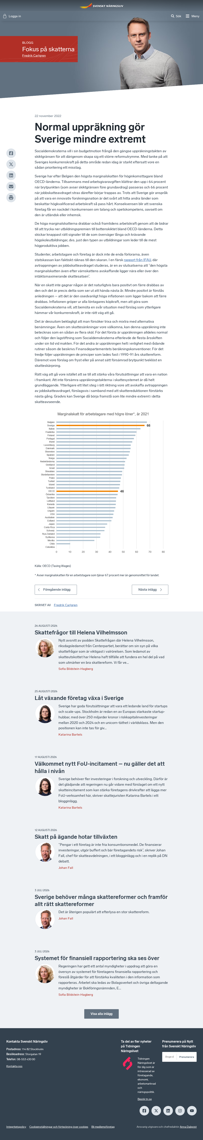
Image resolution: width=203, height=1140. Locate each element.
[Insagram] (180, 1110)
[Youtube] (192, 1110)
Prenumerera (186, 1056)
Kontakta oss (14, 1066)
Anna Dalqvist (188, 1127)
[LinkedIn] (11, 175)
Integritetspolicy (16, 1127)
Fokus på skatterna (48, 49)
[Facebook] (11, 153)
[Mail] (11, 186)
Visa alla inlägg (101, 1014)
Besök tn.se (145, 1099)
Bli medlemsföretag (103, 1127)
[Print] (11, 197)
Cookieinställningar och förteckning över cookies (58, 1127)
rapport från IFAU (137, 260)
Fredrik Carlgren (34, 55)
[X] (11, 164)
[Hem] (101, 5)
